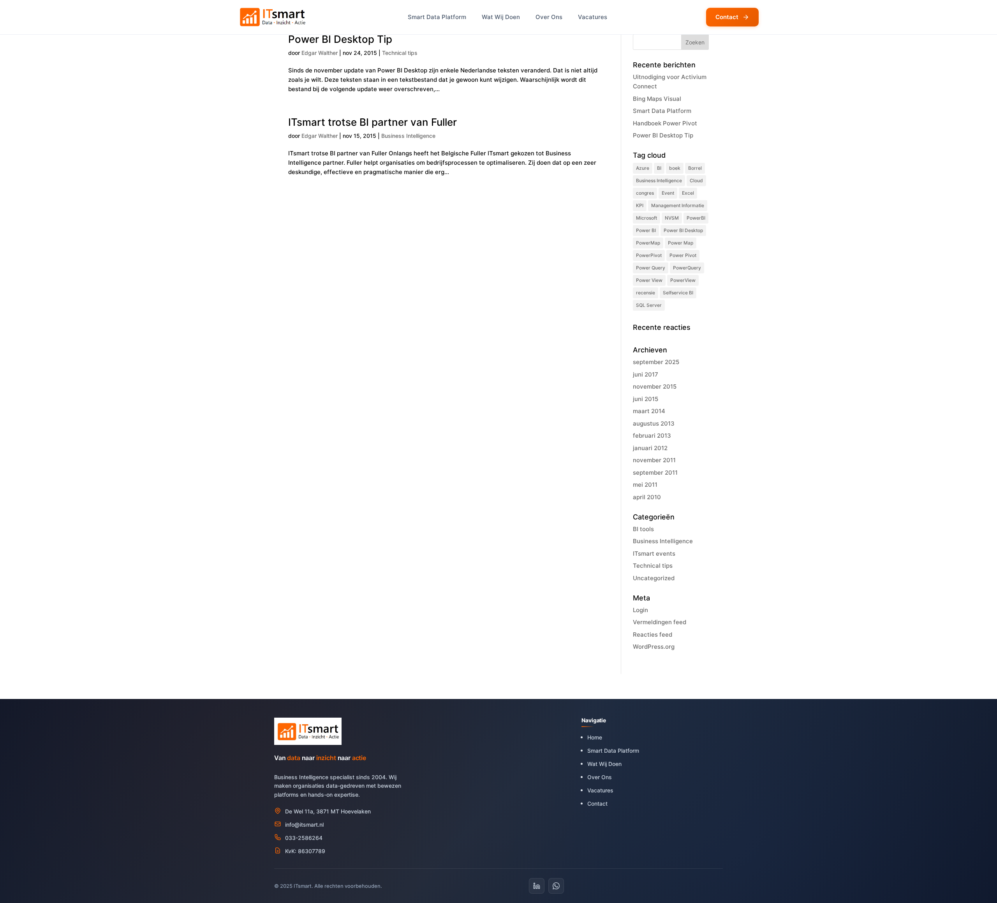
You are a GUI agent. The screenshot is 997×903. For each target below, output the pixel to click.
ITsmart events (654, 553)
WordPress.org (654, 646)
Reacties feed (652, 634)
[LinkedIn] (536, 886)
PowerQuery (687, 268)
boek (674, 168)
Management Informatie (677, 205)
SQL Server (649, 305)
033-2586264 (303, 837)
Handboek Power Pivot (665, 123)
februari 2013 (652, 435)
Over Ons (548, 17)
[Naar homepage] (273, 17)
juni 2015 (645, 399)
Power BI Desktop (683, 230)
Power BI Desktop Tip (340, 39)
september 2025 (656, 362)
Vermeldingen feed (659, 622)
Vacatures (592, 17)
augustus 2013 (654, 423)
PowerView (683, 280)
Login (640, 610)
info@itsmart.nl (304, 824)
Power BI (646, 230)
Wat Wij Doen (501, 17)
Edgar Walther (319, 52)
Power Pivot (682, 255)
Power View (649, 280)
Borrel (695, 168)
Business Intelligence (408, 135)
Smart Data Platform (437, 17)
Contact (726, 17)
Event (668, 193)
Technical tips (399, 52)
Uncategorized (654, 578)
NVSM (672, 218)
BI (659, 168)
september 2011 (655, 472)
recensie (645, 293)
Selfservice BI (678, 293)
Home (594, 737)
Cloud (696, 180)
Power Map (680, 243)
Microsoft (646, 218)
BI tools (643, 529)
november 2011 (654, 460)
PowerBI (696, 218)
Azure (642, 168)
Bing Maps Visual (658, 98)
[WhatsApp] (556, 886)
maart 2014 (649, 411)
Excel (688, 193)
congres (645, 193)
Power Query (650, 268)
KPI (639, 205)
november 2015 (654, 386)
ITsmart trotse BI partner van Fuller (372, 122)
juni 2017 (645, 374)
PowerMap (648, 243)
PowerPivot (649, 255)
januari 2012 (650, 448)
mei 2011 (645, 484)
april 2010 (647, 497)
